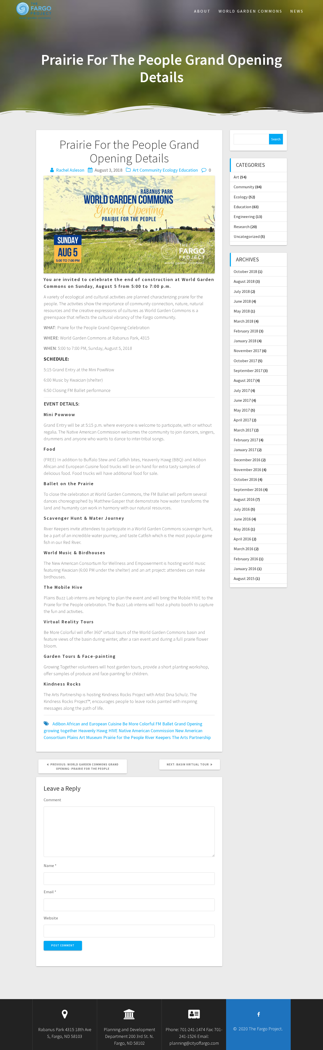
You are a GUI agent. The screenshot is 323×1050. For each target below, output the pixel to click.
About (202, 11)
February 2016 (246, 558)
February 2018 (246, 330)
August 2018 (244, 281)
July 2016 (242, 509)
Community (151, 170)
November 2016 (247, 469)
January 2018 (245, 340)
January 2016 (245, 568)
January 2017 (245, 449)
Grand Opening (188, 724)
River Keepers (158, 737)
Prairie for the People (123, 737)
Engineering (244, 216)
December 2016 (247, 459)
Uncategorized (247, 236)
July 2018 (242, 291)
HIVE (113, 730)
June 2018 (242, 301)
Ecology (170, 170)
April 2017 (242, 419)
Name (50, 865)
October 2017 (245, 360)
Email (50, 891)
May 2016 (242, 529)
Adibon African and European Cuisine (86, 724)
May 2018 (242, 311)
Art (136, 170)
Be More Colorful (138, 724)
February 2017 (246, 439)
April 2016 (242, 538)
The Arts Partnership (191, 737)
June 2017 (242, 400)
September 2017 (248, 370)
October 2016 (245, 479)
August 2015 (244, 578)
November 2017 (247, 350)
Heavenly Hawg (92, 730)
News (297, 11)
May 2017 (242, 410)
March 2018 (243, 321)
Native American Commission (146, 730)
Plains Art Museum (84, 737)
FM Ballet (164, 724)
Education (188, 170)
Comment (52, 799)
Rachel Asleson (70, 170)
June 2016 (242, 518)
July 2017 (242, 390)
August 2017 (244, 380)
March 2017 (243, 430)
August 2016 (244, 499)
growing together (60, 730)
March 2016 (243, 548)
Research (242, 226)
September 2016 (248, 489)
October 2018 (245, 271)
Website (51, 917)
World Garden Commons (250, 11)
